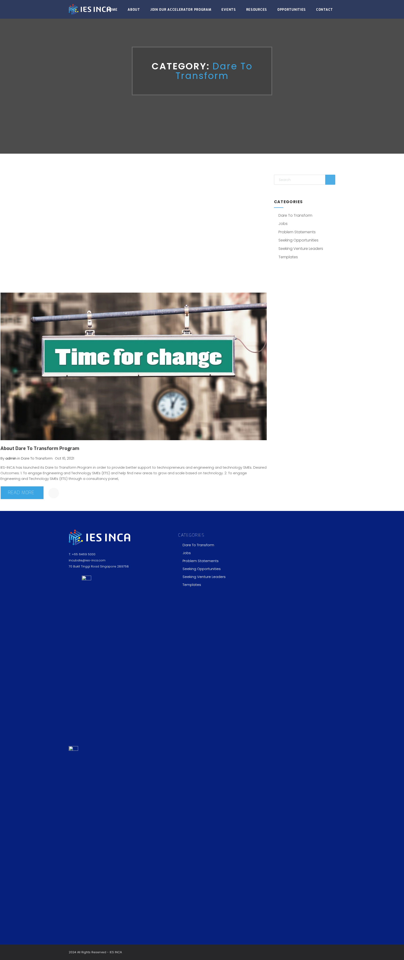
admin (10, 458)
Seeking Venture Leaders (300, 248)
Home (112, 9)
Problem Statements (297, 232)
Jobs (283, 223)
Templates (288, 257)
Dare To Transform (295, 215)
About (134, 9)
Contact (324, 9)
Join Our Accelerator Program (180, 9)
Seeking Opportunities (298, 240)
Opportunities (291, 9)
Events (228, 9)
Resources (256, 9)
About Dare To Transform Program (39, 448)
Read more (21, 492)
